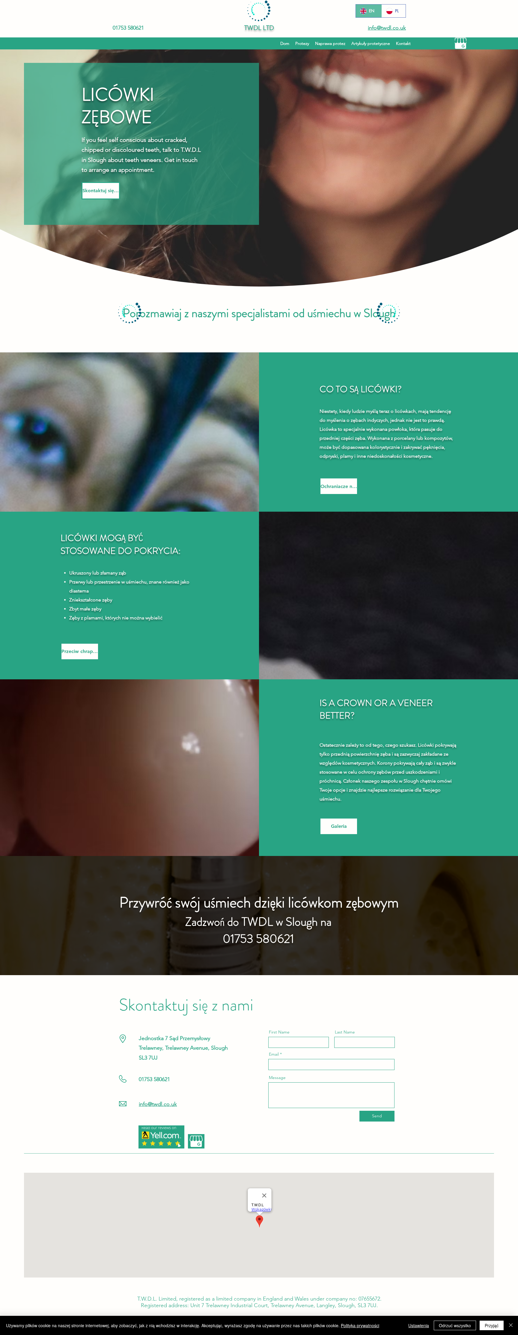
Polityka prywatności (360, 1325)
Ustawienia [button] (418, 1325)
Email (274, 1054)
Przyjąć (492, 1325)
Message (277, 1077)
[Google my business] (460, 43)
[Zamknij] (510, 1325)
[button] (370, 43)
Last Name (345, 1032)
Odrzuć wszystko (455, 1325)
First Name (279, 1032)
